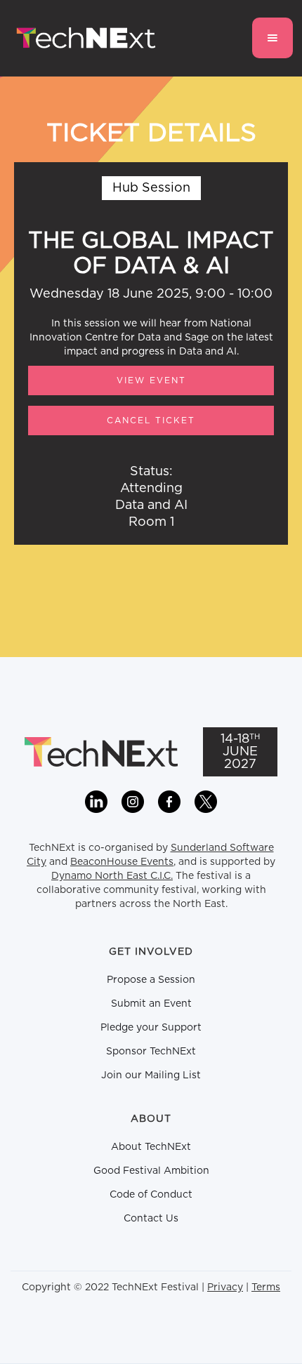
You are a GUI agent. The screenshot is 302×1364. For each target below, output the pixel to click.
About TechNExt (151, 1147)
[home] (83, 38)
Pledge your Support (151, 1028)
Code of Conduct (151, 1195)
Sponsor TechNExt (151, 1052)
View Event (151, 380)
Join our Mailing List (151, 1075)
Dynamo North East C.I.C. (112, 876)
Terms (265, 1287)
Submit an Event (151, 1004)
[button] (272, 38)
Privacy (225, 1287)
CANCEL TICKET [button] (151, 420)
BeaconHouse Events (121, 862)
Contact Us (151, 1219)
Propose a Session (151, 980)
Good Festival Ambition (151, 1171)
